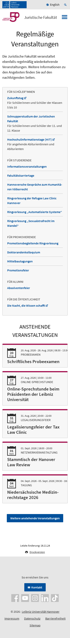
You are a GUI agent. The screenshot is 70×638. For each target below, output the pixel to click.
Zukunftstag (15, 98)
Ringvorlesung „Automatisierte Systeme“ (34, 212)
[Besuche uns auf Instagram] (35, 598)
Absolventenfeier (18, 288)
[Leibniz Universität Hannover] (14, 4)
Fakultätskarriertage (20, 175)
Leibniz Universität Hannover (41, 612)
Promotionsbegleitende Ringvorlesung (32, 243)
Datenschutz (32, 618)
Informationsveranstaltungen (27, 166)
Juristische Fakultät (40, 17)
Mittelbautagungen (20, 261)
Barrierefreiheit (55, 618)
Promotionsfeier (18, 270)
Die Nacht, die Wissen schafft (26, 305)
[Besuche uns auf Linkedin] (45, 598)
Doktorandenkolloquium (23, 252)
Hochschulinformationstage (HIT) (29, 139)
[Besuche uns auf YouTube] (25, 598)
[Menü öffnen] (64, 18)
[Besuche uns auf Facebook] (15, 598)
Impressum (11, 618)
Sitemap (35, 625)
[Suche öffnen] (66, 5)
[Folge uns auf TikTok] (55, 598)
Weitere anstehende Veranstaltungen (35, 518)
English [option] (55, 4)
